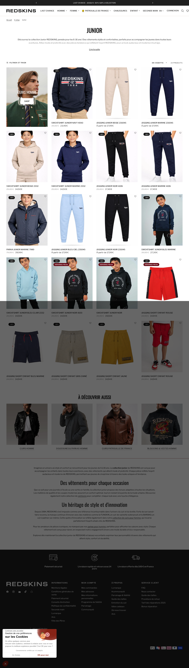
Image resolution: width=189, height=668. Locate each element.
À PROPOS (117, 583)
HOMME (61, 11)
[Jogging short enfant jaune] (117, 346)
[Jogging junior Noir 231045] (117, 220)
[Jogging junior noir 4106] (117, 156)
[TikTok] (27, 591)
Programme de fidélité (91, 602)
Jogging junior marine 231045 (157, 123)
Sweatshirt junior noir (109, 313)
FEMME (73, 11)
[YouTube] (21, 592)
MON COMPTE (88, 583)
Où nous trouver (118, 610)
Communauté (87, 609)
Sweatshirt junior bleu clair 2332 (25, 313)
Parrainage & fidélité (120, 595)
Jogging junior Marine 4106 (156, 186)
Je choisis (16, 655)
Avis (53, 617)
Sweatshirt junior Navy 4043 (67, 123)
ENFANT (134, 11)
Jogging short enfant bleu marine (25, 376)
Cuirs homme (27, 449)
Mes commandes (89, 588)
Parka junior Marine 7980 (20, 249)
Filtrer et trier (18, 63)
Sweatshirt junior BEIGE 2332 (22, 186)
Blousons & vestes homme (162, 449)
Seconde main (57, 609)
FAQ (143, 588)
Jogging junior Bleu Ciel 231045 (68, 249)
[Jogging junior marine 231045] (162, 93)
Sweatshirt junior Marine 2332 (68, 186)
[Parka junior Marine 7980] (27, 220)
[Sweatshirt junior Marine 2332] (72, 156)
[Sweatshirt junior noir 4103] (72, 283)
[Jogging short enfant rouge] (162, 283)
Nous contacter (148, 591)
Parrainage (86, 606)
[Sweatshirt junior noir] (117, 283)
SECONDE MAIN (150, 11)
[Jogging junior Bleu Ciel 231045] (72, 220)
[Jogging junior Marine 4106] (162, 156)
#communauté (118, 591)
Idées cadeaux (117, 606)
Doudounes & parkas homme (72, 449)
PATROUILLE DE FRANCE (97, 11)
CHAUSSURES (120, 11)
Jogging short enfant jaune (111, 376)
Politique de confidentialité (63, 606)
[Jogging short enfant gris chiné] (72, 346)
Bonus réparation (149, 606)
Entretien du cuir (119, 603)
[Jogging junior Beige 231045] (117, 93)
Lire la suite (94, 49)
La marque (56, 613)
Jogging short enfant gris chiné (69, 376)
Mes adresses (87, 591)
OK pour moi (43, 655)
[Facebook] (9, 592)
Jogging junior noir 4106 (109, 186)
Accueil (9, 20)
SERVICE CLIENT (150, 583)
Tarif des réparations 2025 (153, 603)
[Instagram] (15, 592)
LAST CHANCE (47, 11)
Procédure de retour (150, 599)
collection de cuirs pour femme (126, 518)
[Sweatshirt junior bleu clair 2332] (27, 283)
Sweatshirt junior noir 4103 (66, 313)
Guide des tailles (119, 599)
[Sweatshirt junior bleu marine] (162, 220)
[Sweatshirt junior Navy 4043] (72, 93)
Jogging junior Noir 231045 (110, 249)
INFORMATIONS (59, 583)
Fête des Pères (58, 621)
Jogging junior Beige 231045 (111, 123)
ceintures (82, 496)
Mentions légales (59, 588)
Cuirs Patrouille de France (117, 449)
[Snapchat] (33, 592)
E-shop (17, 20)
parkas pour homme (97, 526)
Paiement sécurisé (60, 598)
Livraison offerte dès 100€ (96, 3)
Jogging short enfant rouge (157, 313)
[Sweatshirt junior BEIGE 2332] (27, 156)
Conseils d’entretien (60, 602)
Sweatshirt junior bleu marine (158, 249)
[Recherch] (182, 11)
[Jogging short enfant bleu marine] (27, 346)
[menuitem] (47, 11)
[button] (90, 70)
